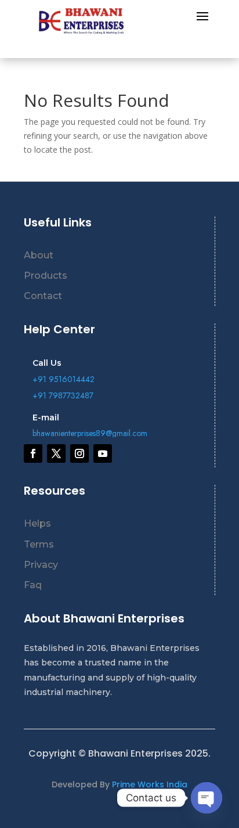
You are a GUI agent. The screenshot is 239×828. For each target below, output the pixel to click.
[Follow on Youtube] (102, 453)
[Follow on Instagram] (79, 453)
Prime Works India (149, 784)
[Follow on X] (56, 453)
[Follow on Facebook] (33, 453)
